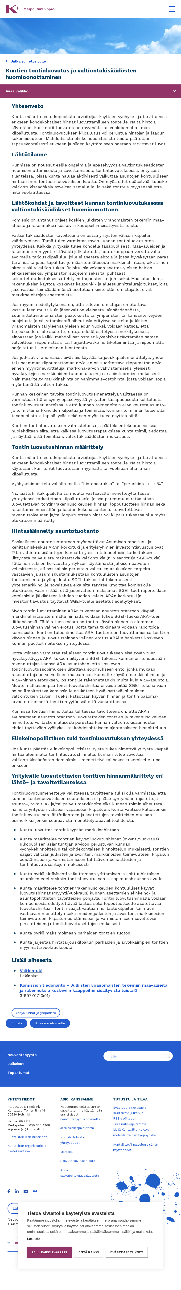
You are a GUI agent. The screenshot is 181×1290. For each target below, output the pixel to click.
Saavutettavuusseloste (77, 1161)
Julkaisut (16, 1064)
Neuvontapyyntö (22, 1055)
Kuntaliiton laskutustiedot (27, 1137)
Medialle (66, 1152)
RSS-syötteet (123, 1118)
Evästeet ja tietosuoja (129, 1107)
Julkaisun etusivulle (28, 61)
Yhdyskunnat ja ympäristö (36, 1013)
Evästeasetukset (127, 1252)
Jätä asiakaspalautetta (77, 1128)
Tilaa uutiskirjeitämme (130, 1124)
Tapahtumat (18, 1073)
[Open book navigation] (174, 91)
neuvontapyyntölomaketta (80, 1119)
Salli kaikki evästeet (49, 1252)
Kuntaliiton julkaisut (128, 1113)
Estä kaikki (88, 1252)
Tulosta (16, 1023)
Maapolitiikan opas (39, 9)
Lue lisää (33, 1239)
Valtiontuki (31, 970)
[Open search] (168, 1056)
